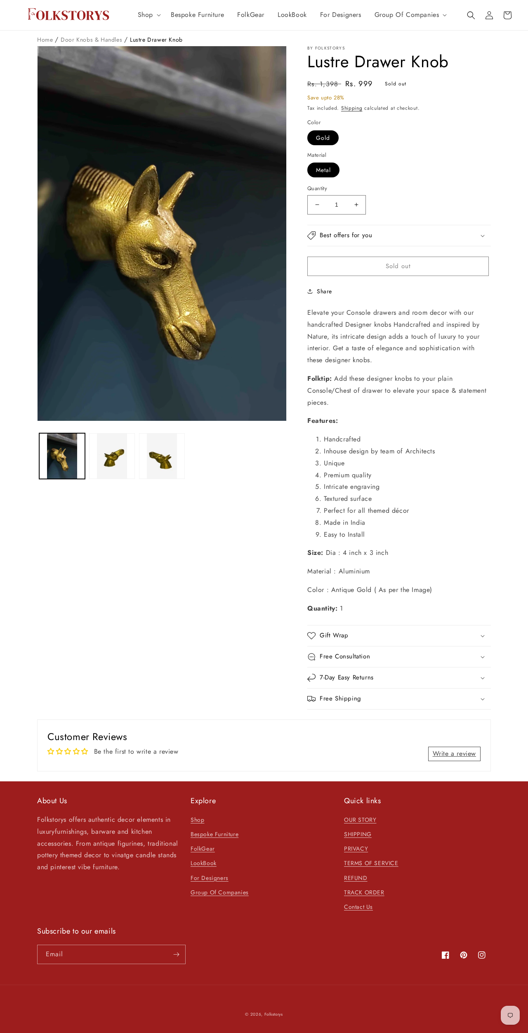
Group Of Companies (220, 892)
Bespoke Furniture (214, 834)
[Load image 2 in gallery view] (112, 456)
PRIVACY (356, 848)
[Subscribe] (176, 954)
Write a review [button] (454, 753)
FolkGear (203, 848)
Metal (323, 170)
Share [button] (324, 291)
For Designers (210, 878)
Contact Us (358, 907)
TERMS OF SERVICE (371, 863)
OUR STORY (360, 820)
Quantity (317, 188)
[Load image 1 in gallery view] (62, 456)
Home (46, 39)
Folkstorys (273, 1014)
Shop (197, 820)
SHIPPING (358, 834)
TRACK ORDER (364, 892)
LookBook (204, 863)
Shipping (352, 108)
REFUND (356, 878)
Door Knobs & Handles (92, 39)
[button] (147, 15)
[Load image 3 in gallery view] (162, 456)
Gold (323, 138)
